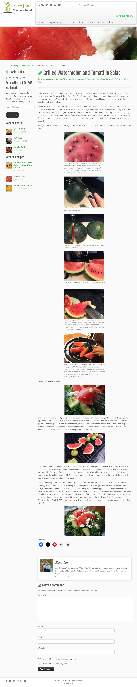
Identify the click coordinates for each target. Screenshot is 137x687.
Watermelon (110, 79)
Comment (43, 595)
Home (40, 22)
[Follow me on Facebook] (52, 4)
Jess (39, 82)
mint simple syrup (48, 469)
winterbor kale (121, 79)
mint (94, 79)
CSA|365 (64, 681)
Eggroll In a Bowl (19, 177)
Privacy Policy (68, 684)
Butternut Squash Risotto (23, 186)
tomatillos (100, 79)
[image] (84, 146)
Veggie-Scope (55, 22)
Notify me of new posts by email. (54, 663)
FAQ (90, 22)
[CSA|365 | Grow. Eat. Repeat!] (16, 8)
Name (41, 626)
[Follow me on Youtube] (60, 4)
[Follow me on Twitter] (48, 4)
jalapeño (83, 79)
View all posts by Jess (64, 577)
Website (41, 648)
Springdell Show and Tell (23, 65)
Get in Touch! (75, 22)
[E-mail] (43, 4)
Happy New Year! (19, 147)
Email (41, 637)
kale (89, 79)
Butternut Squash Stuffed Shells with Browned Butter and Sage (23, 165)
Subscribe (12, 114)
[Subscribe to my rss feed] (39, 4)
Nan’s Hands (18, 138)
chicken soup (43, 96)
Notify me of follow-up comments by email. (58, 658)
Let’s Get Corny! (19, 129)
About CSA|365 (106, 22)
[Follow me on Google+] (56, 4)
